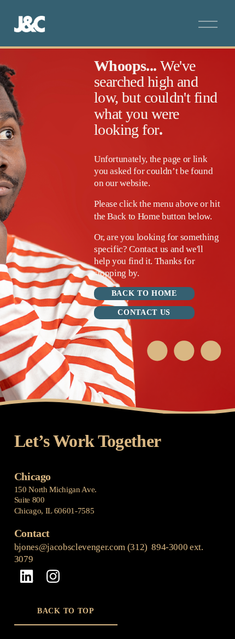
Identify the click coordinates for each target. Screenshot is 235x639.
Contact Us (144, 312)
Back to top (66, 611)
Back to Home (144, 293)
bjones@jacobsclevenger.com (69, 547)
